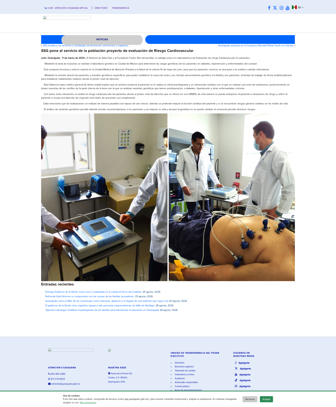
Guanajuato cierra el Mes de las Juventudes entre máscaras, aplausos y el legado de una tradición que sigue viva (106, 301)
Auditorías (179, 378)
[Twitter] (276, 8)
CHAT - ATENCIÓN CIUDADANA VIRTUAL (68, 8)
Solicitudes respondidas (186, 382)
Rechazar (250, 399)
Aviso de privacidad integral (188, 390)
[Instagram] (282, 8)
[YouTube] (288, 8)
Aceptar (266, 399)
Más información (88, 403)
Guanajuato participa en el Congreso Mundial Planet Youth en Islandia (255, 45)
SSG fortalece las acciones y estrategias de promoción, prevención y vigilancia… (86, 45)
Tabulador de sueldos (184, 371)
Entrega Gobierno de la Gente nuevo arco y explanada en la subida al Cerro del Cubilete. (93, 292)
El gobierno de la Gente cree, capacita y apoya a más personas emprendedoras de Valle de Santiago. (100, 305)
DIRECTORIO (101, 8)
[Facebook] (270, 8)
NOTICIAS (102, 39)
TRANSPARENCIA (120, 8)
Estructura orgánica (184, 367)
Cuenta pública (182, 386)
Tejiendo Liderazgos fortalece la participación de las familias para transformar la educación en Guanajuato (102, 310)
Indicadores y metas (184, 374)
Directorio (179, 363)
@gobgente (244, 363)
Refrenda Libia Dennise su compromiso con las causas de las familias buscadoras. (89, 296)
